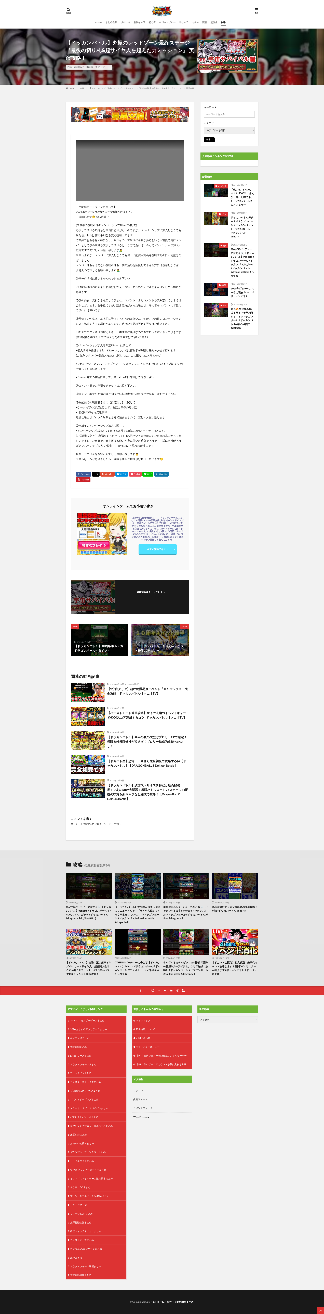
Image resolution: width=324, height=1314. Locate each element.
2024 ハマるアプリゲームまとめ (87, 1020)
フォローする (152, 596)
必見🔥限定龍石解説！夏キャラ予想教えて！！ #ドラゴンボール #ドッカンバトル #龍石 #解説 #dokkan (242, 318)
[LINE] (147, 474)
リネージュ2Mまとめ (81, 1213)
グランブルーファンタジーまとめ (88, 1152)
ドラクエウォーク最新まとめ (85, 1266)
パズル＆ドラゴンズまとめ (84, 1099)
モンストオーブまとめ (82, 1240)
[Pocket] (135, 474)
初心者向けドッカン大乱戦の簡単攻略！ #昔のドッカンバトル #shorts (235, 908)
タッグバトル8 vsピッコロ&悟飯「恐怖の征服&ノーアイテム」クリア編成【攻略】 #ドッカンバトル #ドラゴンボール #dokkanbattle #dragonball (185, 968)
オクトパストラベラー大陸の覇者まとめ (91, 1178)
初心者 (152, 22)
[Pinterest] (83, 479)
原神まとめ (76, 1257)
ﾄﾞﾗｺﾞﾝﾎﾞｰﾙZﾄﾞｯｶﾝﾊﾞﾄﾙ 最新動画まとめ (172, 1301)
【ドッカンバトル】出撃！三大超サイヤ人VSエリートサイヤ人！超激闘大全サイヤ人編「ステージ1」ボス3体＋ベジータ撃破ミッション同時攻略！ (89, 968)
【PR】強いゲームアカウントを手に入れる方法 (161, 1064)
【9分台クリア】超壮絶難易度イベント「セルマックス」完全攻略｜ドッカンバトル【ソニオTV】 (147, 691)
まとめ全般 (111, 22)
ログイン (101, 823)
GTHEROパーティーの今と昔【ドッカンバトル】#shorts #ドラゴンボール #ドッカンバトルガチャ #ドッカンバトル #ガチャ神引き (137, 968)
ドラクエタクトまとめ (82, 1160)
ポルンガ (125, 22)
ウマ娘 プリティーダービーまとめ (88, 1169)
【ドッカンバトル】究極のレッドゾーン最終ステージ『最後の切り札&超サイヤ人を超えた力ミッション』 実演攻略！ (142, 88)
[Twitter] (96, 474)
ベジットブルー (167, 22)
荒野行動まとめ (78, 1046)
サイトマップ (143, 1020)
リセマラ (183, 22)
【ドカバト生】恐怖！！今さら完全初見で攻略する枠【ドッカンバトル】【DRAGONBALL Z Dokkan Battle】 (146, 763)
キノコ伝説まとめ (79, 1038)
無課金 (214, 22)
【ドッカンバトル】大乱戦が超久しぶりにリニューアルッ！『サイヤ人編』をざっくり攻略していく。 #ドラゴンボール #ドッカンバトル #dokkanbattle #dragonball (137, 914)
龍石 (204, 22)
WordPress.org (141, 1116)
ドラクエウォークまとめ (83, 1064)
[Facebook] (83, 474)
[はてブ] (121, 474)
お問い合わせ (143, 1038)
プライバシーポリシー (148, 1046)
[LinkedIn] (161, 474)
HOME (72, 88)
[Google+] (107, 474)
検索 (208, 139)
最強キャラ (139, 22)
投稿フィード (140, 1099)
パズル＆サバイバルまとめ (84, 1117)
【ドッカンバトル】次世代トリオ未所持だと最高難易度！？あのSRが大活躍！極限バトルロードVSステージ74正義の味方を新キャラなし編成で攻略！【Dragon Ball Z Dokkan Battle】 (147, 792)
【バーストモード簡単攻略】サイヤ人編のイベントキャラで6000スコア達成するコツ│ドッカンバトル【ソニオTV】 (147, 715)
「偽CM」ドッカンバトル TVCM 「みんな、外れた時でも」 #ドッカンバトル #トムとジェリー (242, 197)
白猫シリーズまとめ (80, 1055)
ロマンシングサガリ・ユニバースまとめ (91, 1125)
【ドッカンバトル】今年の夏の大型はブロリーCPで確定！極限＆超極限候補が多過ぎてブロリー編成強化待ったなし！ (147, 741)
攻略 (223, 22)
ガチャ (195, 22)
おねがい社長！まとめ (82, 1143)
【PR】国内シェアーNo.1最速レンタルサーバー (161, 1055)
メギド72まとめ (78, 1204)
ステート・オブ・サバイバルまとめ (89, 1108)
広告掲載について (145, 1029)
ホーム (98, 22)
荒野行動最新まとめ (80, 1275)
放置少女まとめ (78, 1134)
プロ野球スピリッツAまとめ (85, 1090)
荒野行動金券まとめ (80, 1222)
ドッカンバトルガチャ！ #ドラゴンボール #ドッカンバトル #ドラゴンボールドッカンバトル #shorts (242, 227)
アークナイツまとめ (80, 1073)
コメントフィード (142, 1108)
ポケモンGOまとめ (80, 1187)
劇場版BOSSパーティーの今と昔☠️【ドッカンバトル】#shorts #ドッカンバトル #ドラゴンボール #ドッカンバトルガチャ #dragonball (185, 912)
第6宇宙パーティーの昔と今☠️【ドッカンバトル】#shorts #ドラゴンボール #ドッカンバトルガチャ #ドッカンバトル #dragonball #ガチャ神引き (242, 262)
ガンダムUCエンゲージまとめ (86, 1248)
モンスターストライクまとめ (85, 1081)
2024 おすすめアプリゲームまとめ (88, 1029)
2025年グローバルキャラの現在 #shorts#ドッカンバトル (242, 292)
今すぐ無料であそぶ (157, 549)
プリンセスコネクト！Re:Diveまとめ (89, 1196)
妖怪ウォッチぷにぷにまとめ (85, 1231)
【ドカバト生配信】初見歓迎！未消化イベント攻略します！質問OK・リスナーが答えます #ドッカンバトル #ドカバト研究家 (235, 968)
